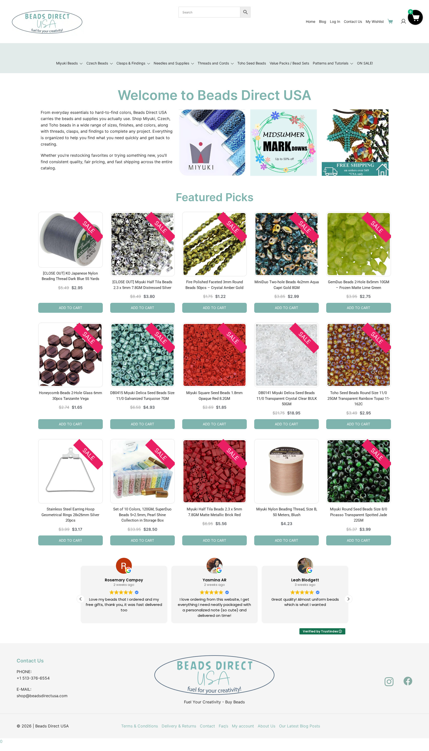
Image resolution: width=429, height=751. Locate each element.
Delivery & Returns (179, 725)
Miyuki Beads (67, 63)
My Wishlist (375, 21)
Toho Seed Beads (251, 63)
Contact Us (353, 21)
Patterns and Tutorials (330, 63)
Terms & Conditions (139, 725)
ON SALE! (365, 63)
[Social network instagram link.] (389, 678)
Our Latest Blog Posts (299, 725)
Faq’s (223, 725)
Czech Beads (97, 63)
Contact (207, 725)
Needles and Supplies (171, 63)
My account (243, 725)
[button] (348, 599)
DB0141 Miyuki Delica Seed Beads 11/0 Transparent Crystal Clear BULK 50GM (286, 398)
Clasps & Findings (130, 63)
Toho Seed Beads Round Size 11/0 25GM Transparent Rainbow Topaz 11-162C (358, 398)
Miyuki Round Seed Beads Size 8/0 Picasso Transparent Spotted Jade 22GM (358, 515)
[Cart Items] (391, 21)
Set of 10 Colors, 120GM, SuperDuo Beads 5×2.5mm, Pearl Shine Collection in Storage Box (142, 515)
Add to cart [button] (70, 308)
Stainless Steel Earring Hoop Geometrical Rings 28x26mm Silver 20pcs (70, 515)
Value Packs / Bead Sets (289, 63)
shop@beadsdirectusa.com (42, 695)
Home (310, 21)
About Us (266, 725)
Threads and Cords (213, 63)
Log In (335, 21)
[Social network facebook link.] (407, 678)
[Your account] (403, 21)
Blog (322, 21)
